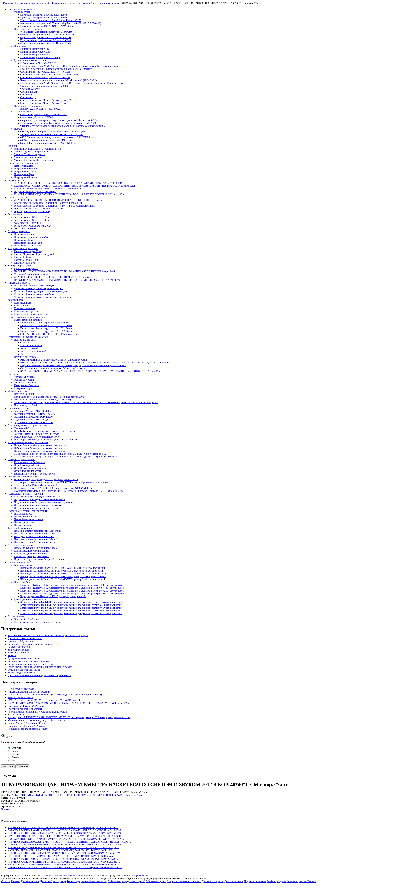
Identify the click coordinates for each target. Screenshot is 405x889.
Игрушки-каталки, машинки (23, 248)
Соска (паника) (28, 91)
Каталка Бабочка (17, 714)
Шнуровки (13, 374)
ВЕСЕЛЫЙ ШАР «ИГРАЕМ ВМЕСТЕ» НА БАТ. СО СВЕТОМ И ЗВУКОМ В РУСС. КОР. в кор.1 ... (62, 856)
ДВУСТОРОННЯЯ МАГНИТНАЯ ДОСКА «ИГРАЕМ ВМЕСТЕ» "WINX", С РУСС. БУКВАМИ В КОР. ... (66, 836)
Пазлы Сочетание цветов (27, 516)
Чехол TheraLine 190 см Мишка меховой (35, 485)
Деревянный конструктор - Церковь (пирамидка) (40, 291)
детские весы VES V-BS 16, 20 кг (32, 217)
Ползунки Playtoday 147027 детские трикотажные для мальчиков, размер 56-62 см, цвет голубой (72, 590)
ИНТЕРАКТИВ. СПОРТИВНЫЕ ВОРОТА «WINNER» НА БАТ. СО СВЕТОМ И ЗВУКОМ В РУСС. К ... (65, 864)
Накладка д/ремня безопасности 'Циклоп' (36, 533)
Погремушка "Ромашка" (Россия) (26, 706)
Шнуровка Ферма (23, 388)
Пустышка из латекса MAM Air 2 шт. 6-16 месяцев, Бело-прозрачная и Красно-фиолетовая (69, 66)
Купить (5, 809)
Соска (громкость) (30, 88)
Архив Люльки (307, 881)
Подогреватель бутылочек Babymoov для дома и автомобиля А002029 (58, 123)
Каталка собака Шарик (26, 260)
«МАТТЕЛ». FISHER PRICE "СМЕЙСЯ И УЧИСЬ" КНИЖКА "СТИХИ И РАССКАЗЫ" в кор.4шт (68, 183)
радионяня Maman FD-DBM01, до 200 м (35, 414)
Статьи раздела (16, 616)
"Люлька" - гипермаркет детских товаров (64, 875)
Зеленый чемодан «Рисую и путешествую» (37, 433)
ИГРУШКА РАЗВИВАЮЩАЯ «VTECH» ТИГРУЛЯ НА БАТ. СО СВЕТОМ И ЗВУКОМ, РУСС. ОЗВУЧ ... (66, 853)
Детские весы (15, 214)
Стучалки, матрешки (19, 231)
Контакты (292, 881)
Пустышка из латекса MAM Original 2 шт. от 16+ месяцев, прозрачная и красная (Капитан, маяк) (72, 83)
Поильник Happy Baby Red (35, 49)
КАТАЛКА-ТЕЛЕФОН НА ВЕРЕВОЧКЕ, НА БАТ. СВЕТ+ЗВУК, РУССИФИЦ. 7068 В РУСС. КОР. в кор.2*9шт (69, 703)
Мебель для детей (276, 881)
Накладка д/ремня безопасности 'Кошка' (35, 542)
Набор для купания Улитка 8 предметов (35, 548)
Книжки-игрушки (17, 180)
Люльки (15, 881)
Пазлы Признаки (23, 525)
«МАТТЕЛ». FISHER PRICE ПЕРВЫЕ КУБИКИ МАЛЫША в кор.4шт (52, 277)
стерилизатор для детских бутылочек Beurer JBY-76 (48, 31)
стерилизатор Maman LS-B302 (36, 117)
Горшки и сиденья (17, 197)
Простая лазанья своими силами (25, 638)
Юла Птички (21, 305)
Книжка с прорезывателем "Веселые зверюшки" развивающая (47, 188)
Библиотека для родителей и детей (126, 881)
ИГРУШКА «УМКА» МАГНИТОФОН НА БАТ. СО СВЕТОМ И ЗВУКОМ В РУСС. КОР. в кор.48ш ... (64, 861)
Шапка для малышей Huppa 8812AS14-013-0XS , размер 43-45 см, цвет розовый (63, 573)
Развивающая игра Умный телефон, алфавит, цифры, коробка (53, 359)
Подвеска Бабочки (24, 394)
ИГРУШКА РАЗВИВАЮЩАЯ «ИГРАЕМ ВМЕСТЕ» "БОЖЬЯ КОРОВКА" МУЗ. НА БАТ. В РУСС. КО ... (65, 833)
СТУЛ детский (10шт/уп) (21, 689)
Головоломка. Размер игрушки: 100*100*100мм (46, 325)
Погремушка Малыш (25, 171)
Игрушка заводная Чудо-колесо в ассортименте (39, 499)
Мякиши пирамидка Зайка (28, 157)
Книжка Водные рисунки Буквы (31, 556)
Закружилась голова (18, 649)
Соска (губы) (27, 94)
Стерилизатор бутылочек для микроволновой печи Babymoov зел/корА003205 (62, 126)
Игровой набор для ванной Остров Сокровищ (39, 559)
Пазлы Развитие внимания (28, 519)
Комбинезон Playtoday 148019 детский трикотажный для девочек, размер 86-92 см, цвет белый (71, 613)
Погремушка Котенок (25, 177)
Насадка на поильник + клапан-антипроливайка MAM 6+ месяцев (56, 68)
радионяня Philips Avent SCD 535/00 (33, 422)
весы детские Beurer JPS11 (28, 222)
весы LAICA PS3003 (25, 228)
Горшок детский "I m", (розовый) (32, 211)
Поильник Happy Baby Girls (35, 54)
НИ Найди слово (23, 513)
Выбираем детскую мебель (22, 672)
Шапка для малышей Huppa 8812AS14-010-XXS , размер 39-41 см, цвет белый (62, 579)
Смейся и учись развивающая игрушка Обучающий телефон (53, 368)
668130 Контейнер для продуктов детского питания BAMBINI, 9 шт (57, 137)
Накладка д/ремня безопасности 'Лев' (34, 536)
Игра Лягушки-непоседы (27, 471)
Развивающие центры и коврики (25, 493)
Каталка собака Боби (25, 262)
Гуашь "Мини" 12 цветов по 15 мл (26, 723)
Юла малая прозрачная (26, 311)
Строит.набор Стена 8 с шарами (31, 274)
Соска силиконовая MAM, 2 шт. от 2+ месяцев (45, 77)
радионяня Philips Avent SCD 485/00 (33, 416)
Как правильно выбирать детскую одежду (30, 664)
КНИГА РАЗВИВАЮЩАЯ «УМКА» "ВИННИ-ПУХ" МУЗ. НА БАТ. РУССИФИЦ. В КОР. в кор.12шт (69, 194)
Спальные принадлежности (22, 476)
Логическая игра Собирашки (29, 462)
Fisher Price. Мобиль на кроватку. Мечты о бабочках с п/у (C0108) (49, 396)
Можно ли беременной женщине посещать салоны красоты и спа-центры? (48, 635)
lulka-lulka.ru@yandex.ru (135, 875)
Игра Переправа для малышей (30, 468)
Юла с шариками (23, 302)
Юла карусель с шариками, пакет (32, 314)
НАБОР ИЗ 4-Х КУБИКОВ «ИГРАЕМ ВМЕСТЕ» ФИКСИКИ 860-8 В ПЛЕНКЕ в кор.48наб (64, 271)
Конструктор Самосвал (26, 385)
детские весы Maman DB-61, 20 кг (32, 225)
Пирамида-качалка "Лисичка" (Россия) (29, 691)
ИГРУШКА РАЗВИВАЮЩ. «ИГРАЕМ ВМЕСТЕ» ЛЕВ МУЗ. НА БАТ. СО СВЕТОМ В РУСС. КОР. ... (63, 858)
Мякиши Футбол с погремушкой (31, 151)
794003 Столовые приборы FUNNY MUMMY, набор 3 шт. (51, 134)
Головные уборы (23, 565)
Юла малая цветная (24, 308)
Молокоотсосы (22, 11)
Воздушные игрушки (19, 647)
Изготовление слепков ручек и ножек (28, 442)
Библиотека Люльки (19, 652)
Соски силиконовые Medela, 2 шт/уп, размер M (45, 100)
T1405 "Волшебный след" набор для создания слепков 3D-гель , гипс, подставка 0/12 (60, 453)
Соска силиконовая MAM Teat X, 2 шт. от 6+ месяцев (49, 74)
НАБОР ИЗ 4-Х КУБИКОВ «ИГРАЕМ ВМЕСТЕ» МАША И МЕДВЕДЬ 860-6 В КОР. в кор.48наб (67, 279)
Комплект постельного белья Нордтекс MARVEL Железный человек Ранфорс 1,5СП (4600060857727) (69, 490)
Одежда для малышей (19, 562)
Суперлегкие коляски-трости (23, 658)
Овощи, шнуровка (24, 379)
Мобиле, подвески (18, 391)
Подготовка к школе (255, 881)
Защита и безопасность (20, 528)
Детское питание (233, 881)
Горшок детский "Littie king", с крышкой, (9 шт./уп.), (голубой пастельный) (54, 205)
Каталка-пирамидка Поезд (28, 251)
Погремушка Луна (24, 174)
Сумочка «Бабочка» (24, 428)
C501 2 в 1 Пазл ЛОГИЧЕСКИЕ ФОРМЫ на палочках (49, 334)
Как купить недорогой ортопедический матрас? (33, 644)
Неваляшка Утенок (24, 234)
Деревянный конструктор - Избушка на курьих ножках (43, 297)
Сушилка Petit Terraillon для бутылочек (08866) (45, 86)
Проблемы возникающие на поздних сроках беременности (39, 675)
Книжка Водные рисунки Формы (32, 553)
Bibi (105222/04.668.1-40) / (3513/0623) (40, 108)
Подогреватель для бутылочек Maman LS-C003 (45, 40)
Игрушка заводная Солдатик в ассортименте (38, 505)
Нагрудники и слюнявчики (28, 106)
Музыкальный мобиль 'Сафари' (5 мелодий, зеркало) (42, 399)
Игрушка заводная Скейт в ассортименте (36, 508)
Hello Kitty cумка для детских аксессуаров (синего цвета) (44, 431)
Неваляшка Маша (23, 240)
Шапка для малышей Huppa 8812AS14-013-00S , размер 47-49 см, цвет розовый (63, 576)
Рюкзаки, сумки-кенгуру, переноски (27, 425)
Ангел (23, 354)
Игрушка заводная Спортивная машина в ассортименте (44, 502)
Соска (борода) (28, 97)
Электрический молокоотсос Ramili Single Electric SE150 (50, 20)
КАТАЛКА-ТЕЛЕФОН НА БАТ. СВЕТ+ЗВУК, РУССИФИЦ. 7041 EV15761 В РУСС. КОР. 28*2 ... (61, 850)
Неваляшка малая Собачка (28, 242)
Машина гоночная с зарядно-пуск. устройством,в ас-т (37, 720)
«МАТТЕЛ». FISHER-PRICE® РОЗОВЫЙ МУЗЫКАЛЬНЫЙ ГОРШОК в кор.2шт (58, 200)
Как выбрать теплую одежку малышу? (28, 661)
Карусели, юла (15, 299)
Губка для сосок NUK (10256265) (38, 63)
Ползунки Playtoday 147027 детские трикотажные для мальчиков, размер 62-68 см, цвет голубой (72, 593)
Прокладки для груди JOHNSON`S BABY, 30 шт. (47, 26)
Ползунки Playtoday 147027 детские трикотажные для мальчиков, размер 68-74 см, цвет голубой (72, 587)
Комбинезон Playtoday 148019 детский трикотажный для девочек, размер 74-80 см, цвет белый (71, 607)
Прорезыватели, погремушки (23, 163)
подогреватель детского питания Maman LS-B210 (47, 34)
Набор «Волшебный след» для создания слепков (40, 445)
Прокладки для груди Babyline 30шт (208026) (44, 17)
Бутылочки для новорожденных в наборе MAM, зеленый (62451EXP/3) (58, 80)
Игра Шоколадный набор (27, 465)
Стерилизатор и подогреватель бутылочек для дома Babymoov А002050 (59, 120)
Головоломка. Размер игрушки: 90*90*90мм (44, 322)
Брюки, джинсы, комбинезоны (30, 599)
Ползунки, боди (22, 582)
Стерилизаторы (22, 111)
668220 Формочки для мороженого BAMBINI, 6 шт (48, 143)
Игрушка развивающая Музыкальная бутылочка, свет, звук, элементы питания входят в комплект (73, 365)
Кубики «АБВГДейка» (26, 268)
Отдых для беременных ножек (24, 669)
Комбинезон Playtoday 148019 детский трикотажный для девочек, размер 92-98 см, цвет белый (71, 605)
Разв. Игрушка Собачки (20, 697)
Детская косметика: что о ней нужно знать (37, 622)
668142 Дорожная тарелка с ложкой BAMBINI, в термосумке (53, 131)
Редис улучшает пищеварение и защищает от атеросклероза (40, 666)
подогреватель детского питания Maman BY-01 (45, 37)
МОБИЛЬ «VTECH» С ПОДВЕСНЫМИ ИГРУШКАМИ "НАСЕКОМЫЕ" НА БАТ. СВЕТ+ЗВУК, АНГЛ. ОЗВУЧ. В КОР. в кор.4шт (86, 402)
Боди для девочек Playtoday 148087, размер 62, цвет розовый (53, 596)
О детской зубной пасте (27, 619)
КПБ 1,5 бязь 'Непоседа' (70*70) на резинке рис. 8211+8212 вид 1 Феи (45, 700)
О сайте (5, 881)
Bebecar (12, 655)
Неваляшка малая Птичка (27, 245)
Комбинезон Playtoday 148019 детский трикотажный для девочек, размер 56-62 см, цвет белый (71, 610)
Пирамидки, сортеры (19, 282)
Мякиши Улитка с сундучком (29, 154)
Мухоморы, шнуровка (26, 382)
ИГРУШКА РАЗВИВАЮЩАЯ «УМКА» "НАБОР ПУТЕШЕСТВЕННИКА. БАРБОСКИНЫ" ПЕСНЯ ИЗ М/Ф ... (69, 841)
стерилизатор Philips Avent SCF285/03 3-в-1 (43, 114)
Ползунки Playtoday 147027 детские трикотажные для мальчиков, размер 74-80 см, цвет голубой (72, 585)
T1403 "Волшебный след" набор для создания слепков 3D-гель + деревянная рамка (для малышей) (67, 456)
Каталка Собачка (23, 257)
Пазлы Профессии (24, 522)
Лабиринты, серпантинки (21, 459)
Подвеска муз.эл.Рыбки (26, 405)
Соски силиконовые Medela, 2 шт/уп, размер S (45, 103)
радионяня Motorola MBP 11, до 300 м (34, 419)
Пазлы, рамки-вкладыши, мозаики (26, 317)
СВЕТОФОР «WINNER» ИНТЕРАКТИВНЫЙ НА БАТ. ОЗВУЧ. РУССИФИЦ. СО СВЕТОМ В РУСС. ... (65, 867)
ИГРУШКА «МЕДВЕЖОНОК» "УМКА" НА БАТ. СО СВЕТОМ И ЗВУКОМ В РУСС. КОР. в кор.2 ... (63, 847)
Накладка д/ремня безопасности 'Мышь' (35, 539)
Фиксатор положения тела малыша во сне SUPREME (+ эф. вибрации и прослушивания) (62, 482)
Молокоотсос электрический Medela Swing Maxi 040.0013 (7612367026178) (60, 23)
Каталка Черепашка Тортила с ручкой (34, 254)
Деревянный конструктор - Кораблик (34, 294)
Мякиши (12, 145)
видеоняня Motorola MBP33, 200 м (32, 411)
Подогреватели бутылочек (28, 29)
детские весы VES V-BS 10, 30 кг (32, 220)
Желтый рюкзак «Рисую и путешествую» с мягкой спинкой (46, 439)
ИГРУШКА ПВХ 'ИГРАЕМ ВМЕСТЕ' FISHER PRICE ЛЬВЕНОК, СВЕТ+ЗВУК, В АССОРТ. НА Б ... (63, 827)
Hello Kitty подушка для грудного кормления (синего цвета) (46, 479)
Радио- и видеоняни (18, 408)
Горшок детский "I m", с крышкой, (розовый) (38, 208)
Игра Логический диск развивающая (34, 285)
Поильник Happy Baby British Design (40, 57)
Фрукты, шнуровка (24, 376)
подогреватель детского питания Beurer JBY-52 (45, 43)
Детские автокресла (212, 881)
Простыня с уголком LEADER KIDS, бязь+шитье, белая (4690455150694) (53, 488)
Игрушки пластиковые (26, 356)
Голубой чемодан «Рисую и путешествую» (37, 436)
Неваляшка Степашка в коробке (31, 237)
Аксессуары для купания (21, 545)
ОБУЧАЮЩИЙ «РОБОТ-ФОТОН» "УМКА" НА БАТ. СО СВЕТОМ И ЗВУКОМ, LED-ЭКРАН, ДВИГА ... (66, 839)
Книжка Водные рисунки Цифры (32, 550)
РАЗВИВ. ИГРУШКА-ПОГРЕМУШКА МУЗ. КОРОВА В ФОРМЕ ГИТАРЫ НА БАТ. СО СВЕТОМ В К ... (66, 844)
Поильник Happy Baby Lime (35, 51)
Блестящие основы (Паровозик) (25, 708)
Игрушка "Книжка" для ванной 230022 (35, 191)
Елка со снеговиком (31, 345)
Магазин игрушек (156, 881)
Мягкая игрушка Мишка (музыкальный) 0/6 (37, 148)
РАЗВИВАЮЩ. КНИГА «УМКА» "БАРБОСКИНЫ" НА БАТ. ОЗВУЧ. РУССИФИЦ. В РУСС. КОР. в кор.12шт (74, 185)
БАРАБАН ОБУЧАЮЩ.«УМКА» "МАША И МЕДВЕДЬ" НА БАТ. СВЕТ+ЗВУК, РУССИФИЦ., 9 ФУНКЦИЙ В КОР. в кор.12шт (91, 371)
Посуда (18, 128)
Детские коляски (30, 881)
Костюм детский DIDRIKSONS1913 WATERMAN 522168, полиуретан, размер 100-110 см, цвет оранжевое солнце (69, 717)
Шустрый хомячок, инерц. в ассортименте (37, 496)
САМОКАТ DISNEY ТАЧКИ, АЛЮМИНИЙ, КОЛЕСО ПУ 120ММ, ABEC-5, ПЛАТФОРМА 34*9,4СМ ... (65, 830)
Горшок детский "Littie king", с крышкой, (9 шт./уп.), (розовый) (48, 202)
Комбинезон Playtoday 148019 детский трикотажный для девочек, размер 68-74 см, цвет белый (71, 602)
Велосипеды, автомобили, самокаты (86, 881)
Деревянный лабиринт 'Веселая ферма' (35, 473)
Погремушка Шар (23, 165)
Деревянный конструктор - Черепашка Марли (38, 288)
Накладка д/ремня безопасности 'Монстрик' (37, 530)
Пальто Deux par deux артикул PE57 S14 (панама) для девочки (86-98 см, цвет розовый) (55, 694)
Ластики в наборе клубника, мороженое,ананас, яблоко (37, 711)
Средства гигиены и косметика (184, 881)
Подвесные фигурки (25, 339)
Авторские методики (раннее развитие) (29, 510)
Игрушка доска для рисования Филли (28, 728)
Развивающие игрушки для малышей (28, 337)
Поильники (20, 46)
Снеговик (25, 342)
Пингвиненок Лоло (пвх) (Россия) (26, 726)
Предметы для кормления (21, 9)
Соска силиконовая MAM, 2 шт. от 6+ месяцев (45, 71)
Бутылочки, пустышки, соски (30, 60)
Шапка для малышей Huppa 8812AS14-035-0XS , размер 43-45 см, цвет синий (62, 570)
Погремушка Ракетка (25, 168)
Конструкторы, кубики (20, 265)
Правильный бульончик (20, 641)
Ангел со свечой (29, 348)
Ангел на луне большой (33, 351)
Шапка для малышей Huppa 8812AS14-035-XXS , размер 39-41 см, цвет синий (62, 567)
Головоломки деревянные (28, 319)
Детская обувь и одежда (53, 881)
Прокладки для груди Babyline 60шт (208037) (44, 14)
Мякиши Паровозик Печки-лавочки (33, 160)
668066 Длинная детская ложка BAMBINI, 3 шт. (46, 140)
